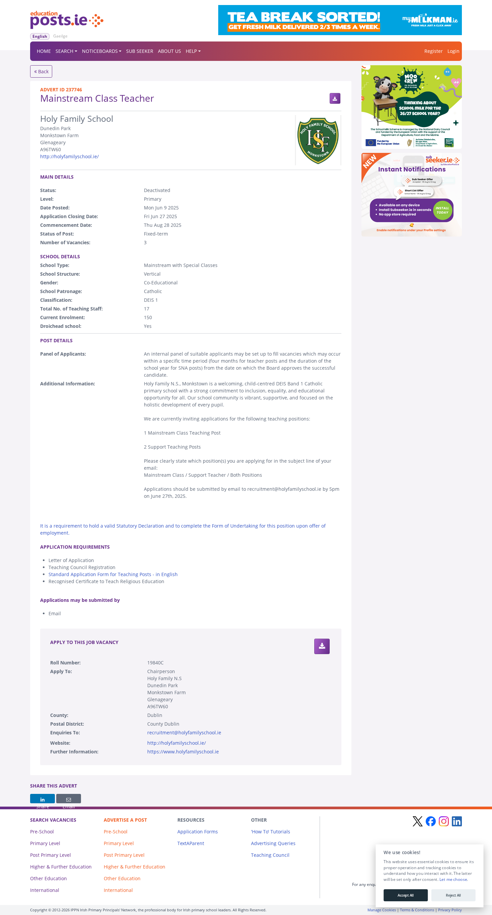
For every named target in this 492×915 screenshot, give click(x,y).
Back (43, 71)
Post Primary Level (50, 855)
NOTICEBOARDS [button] (100, 51)
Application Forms (197, 831)
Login (453, 51)
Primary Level (45, 843)
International (44, 890)
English (39, 36)
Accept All (406, 895)
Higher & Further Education (61, 866)
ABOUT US (169, 51)
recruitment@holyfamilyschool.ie (184, 732)
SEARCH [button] (64, 51)
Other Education (48, 878)
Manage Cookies (381, 909)
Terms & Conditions (417, 909)
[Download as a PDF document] (335, 98)
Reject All (453, 895)
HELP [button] (191, 51)
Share (42, 798)
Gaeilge (60, 36)
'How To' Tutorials (270, 831)
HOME (44, 51)
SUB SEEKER (139, 51)
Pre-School (42, 831)
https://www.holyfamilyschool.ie (183, 751)
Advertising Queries (273, 843)
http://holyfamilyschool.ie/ (69, 156)
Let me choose (453, 879)
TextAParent (190, 843)
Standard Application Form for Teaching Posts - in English (113, 574)
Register (433, 51)
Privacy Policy (450, 909)
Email (68, 798)
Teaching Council (270, 855)
